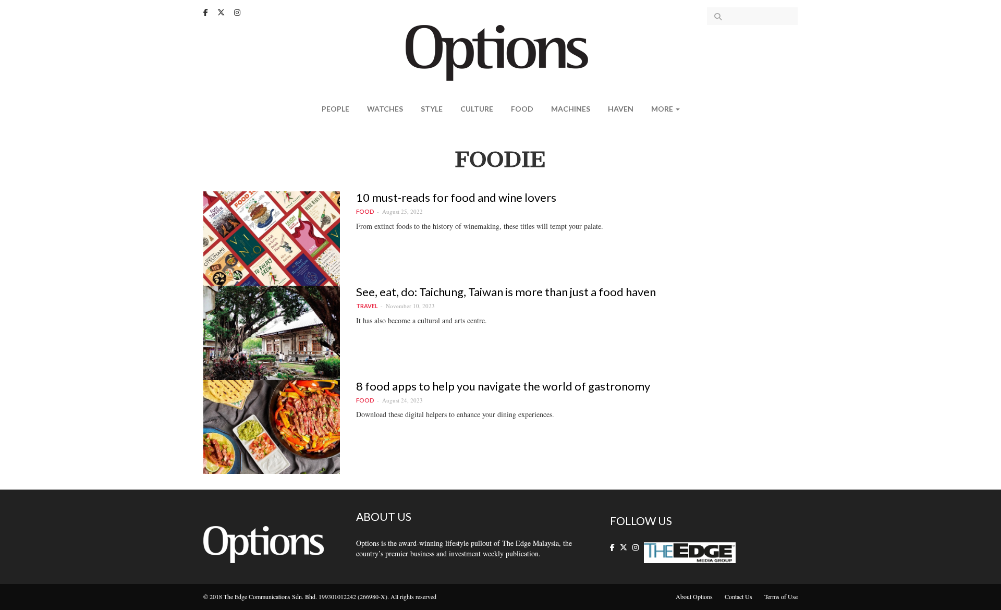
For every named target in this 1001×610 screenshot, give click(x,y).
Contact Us (738, 596)
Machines (570, 108)
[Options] (501, 52)
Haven (620, 108)
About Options (694, 596)
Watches (385, 108)
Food (522, 108)
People (335, 108)
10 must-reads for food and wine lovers (456, 197)
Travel (367, 305)
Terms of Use (781, 596)
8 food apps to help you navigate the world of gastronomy (503, 386)
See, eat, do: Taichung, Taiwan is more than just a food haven (506, 292)
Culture (476, 108)
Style (432, 108)
